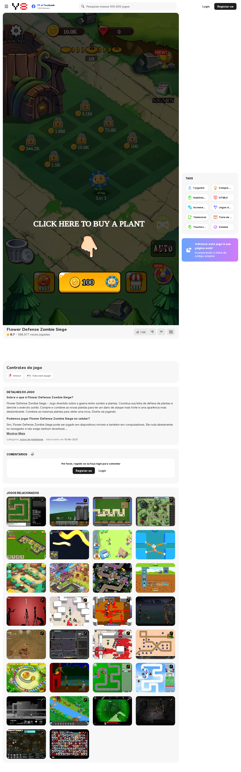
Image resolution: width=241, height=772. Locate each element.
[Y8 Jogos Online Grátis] (19, 6)
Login (206, 6)
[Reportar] (161, 332)
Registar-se (225, 6)
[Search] (83, 6)
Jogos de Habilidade (31, 439)
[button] (16, 433)
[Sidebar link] (6, 6)
